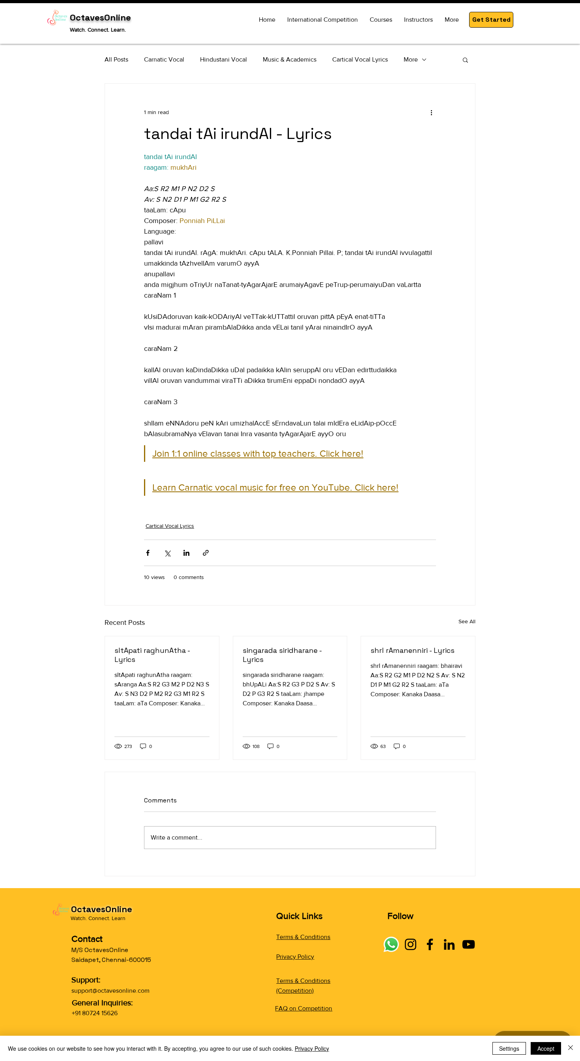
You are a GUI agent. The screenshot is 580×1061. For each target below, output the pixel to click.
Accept (545, 1048)
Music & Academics (289, 59)
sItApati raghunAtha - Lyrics (152, 655)
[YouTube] (468, 944)
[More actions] (431, 112)
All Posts (116, 59)
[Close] (570, 1048)
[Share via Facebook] (148, 553)
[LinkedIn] (449, 944)
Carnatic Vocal (164, 59)
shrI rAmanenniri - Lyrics (412, 650)
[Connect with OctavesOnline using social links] (391, 944)
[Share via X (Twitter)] (167, 553)
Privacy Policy (295, 956)
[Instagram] (410, 944)
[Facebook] (430, 944)
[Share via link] (206, 553)
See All (466, 621)
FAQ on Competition (303, 1008)
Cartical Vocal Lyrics (360, 59)
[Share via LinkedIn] (186, 553)
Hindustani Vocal (223, 59)
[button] (491, 20)
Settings (509, 1048)
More (411, 59)
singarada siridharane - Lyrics (282, 655)
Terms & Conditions (303, 937)
